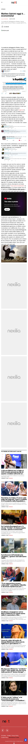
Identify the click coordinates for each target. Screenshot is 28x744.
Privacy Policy (15, 735)
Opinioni (3, 9)
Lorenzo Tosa (4, 478)
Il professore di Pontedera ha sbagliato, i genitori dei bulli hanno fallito (14, 556)
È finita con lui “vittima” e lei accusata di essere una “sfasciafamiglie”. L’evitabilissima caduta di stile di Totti (14, 699)
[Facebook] (1, 729)
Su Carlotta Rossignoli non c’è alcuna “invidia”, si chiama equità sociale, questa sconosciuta (13, 528)
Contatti (9, 735)
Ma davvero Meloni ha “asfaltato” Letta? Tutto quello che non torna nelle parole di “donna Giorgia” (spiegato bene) (14, 670)
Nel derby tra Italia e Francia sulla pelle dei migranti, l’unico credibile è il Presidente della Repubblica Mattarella (14, 499)
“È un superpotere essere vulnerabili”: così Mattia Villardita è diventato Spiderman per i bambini (13, 585)
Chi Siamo (3, 735)
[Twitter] (6, 729)
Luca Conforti (4, 19)
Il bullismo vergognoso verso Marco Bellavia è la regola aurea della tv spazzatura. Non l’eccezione (13, 613)
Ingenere (21, 110)
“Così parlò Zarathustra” (17, 186)
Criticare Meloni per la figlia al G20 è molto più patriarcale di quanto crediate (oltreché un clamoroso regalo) (12, 472)
